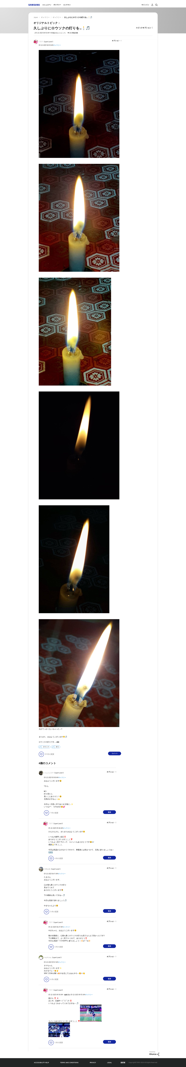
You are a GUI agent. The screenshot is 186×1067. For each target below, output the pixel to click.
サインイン (145, 5)
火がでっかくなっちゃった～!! (50, 729)
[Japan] (34, 5)
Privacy (93, 1063)
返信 (109, 812)
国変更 (123, 1063)
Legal (109, 1063)
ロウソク (46, 747)
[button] (117, 41)
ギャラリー (57, 5)
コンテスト (67, 5)
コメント (115, 753)
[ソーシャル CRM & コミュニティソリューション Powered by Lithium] (154, 1054)
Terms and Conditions (69, 1063)
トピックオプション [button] (143, 28)
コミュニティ (46, 5)
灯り (57, 747)
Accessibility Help (41, 1063)
